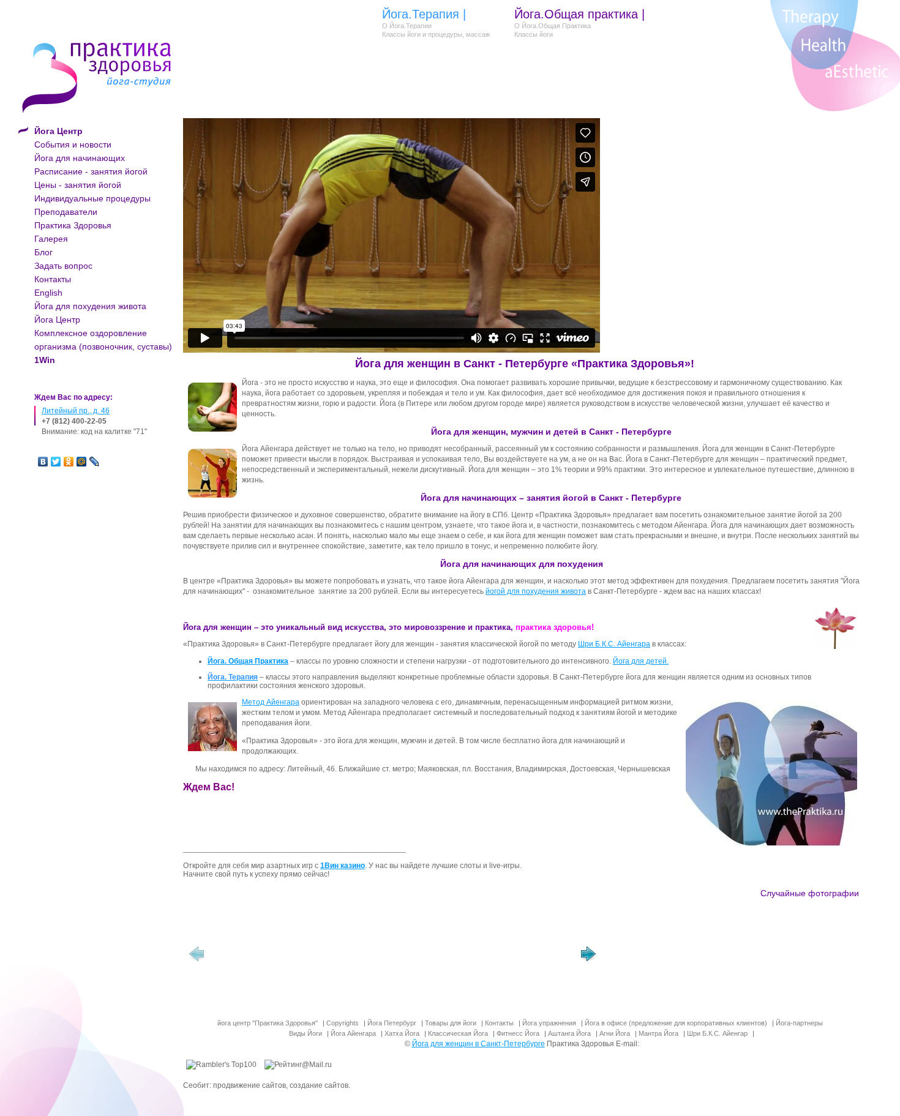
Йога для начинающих (79, 158)
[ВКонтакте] (43, 462)
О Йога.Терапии (407, 25)
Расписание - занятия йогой (91, 171)
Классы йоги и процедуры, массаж (436, 34)
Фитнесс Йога (518, 1033)
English (48, 293)
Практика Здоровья (72, 225)
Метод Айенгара (270, 702)
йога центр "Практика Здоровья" (267, 1023)
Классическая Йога (458, 1033)
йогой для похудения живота (536, 591)
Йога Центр (57, 319)
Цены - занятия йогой (77, 185)
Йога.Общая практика (576, 14)
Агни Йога (614, 1033)
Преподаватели (65, 212)
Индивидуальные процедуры (92, 198)
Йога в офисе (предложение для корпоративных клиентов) (676, 1023)
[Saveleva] (255, 957)
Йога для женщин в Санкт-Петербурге (478, 1043)
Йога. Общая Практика (248, 661)
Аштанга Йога (569, 1033)
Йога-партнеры (799, 1023)
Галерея (51, 239)
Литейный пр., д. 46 (76, 410)
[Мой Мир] (81, 462)
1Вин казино (342, 865)
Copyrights (342, 1023)
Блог (43, 252)
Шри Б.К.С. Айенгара (614, 644)
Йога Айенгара (353, 1033)
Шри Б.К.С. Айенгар (717, 1033)
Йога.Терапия (420, 14)
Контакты (52, 279)
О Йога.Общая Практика (552, 25)
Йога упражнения (549, 1023)
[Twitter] (56, 462)
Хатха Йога (401, 1033)
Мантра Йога (658, 1033)
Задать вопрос (63, 266)
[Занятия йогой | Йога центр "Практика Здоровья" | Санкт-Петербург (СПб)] (438, 957)
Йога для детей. (641, 661)
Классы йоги (533, 34)
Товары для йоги (450, 1023)
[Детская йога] (346, 957)
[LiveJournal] (94, 462)
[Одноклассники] (68, 462)
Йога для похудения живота (90, 306)
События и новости (72, 144)
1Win (44, 360)
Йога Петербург (391, 1023)
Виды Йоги (305, 1033)
